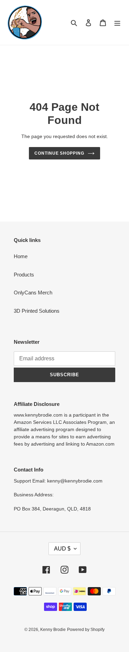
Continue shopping (59, 153)
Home (21, 256)
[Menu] (117, 22)
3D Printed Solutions (37, 311)
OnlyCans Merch (33, 292)
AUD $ (62, 549)
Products (24, 275)
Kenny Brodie (53, 629)
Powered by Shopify (86, 629)
